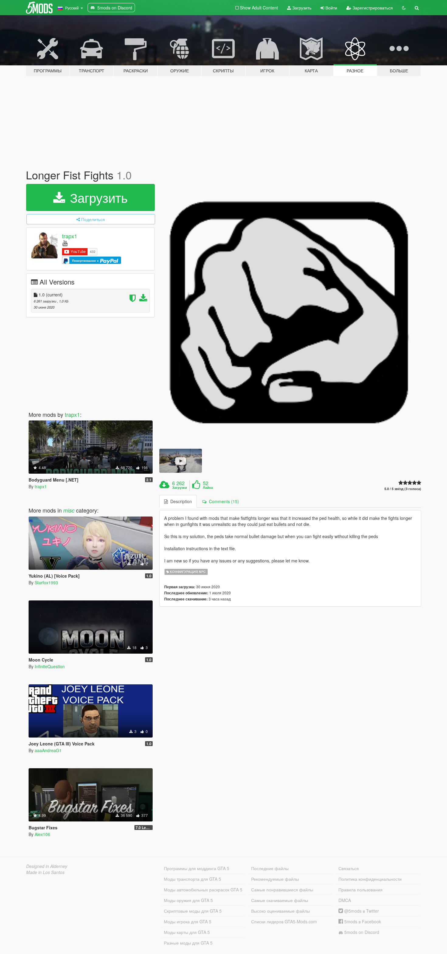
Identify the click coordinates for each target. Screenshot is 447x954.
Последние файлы (270, 868)
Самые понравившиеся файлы (282, 890)
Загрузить (301, 8)
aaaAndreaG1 (48, 750)
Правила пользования (360, 890)
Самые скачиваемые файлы (279, 900)
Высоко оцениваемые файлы (280, 911)
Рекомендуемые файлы (275, 879)
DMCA (344, 900)
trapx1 (69, 236)
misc (68, 510)
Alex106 (42, 834)
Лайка (208, 487)
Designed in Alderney (46, 866)
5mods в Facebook (362, 921)
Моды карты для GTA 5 (187, 932)
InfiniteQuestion (50, 666)
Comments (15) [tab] (222, 501)
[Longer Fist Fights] (290, 315)
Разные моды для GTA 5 (188, 943)
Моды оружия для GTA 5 (188, 900)
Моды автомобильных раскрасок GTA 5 (203, 890)
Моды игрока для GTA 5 (187, 921)
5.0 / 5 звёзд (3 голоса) (402, 488)
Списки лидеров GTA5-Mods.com (284, 921)
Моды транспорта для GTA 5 (192, 879)
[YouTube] (65, 242)
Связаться (348, 868)
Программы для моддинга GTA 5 (196, 868)
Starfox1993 (46, 582)
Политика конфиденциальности (370, 879)
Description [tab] (180, 501)
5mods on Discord (361, 932)
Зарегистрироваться (372, 8)
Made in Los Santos (45, 872)
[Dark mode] (403, 7)
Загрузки (179, 487)
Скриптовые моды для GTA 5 (193, 911)
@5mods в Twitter (361, 911)
